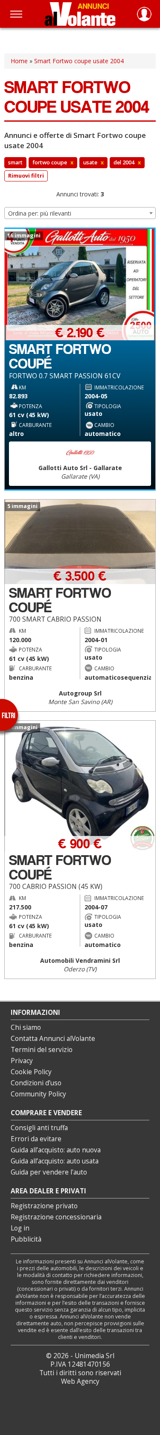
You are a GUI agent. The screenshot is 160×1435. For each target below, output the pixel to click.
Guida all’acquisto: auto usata (55, 1161)
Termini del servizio (42, 1049)
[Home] (80, 14)
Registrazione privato (44, 1205)
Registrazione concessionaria (56, 1217)
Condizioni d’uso (36, 1082)
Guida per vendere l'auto (49, 1172)
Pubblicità (26, 1239)
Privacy (22, 1060)
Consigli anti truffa (39, 1127)
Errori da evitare (36, 1138)
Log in (20, 1228)
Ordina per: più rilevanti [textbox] (39, 213)
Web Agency (80, 1381)
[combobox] (80, 213)
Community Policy (38, 1094)
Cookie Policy (31, 1071)
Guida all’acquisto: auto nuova (56, 1150)
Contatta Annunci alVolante (53, 1038)
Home (19, 61)
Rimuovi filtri (26, 175)
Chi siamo (26, 1027)
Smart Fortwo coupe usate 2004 (79, 61)
